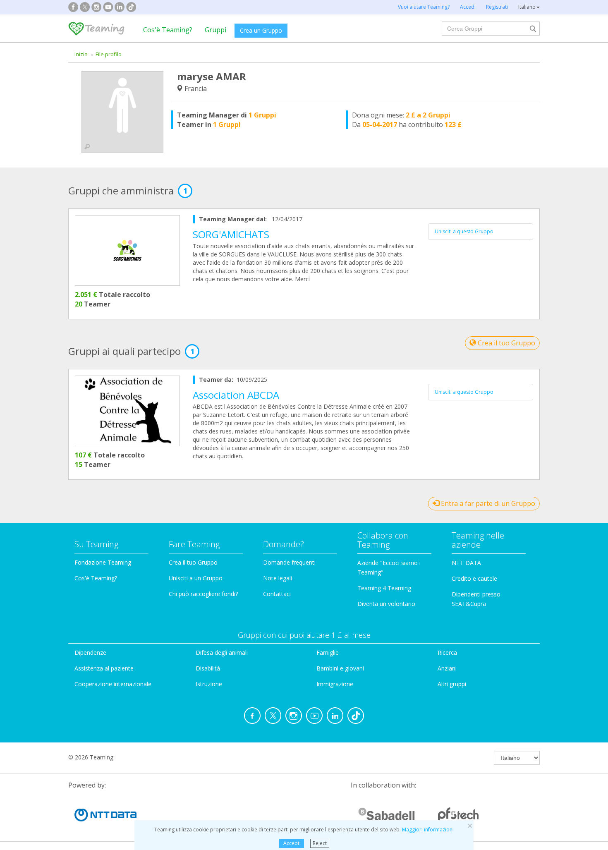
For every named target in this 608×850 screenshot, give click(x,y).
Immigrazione (334, 684)
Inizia (81, 54)
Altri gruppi (452, 684)
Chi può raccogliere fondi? (203, 594)
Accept (291, 843)
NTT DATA (466, 563)
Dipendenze (90, 652)
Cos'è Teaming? (167, 29)
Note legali (277, 578)
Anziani (447, 668)
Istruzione (209, 684)
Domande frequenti (289, 562)
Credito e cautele (474, 578)
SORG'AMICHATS (231, 234)
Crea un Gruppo (261, 30)
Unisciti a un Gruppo (196, 578)
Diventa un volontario (386, 604)
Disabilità (208, 668)
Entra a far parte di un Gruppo (487, 503)
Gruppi (215, 29)
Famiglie (327, 652)
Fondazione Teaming (102, 562)
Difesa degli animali (222, 652)
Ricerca (447, 652)
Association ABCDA (236, 395)
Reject (320, 843)
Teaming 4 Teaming (384, 588)
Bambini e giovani (340, 668)
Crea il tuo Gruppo (505, 342)
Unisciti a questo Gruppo (464, 231)
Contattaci (277, 594)
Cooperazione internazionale (112, 684)
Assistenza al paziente (104, 668)
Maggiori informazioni (428, 829)
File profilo (109, 54)
